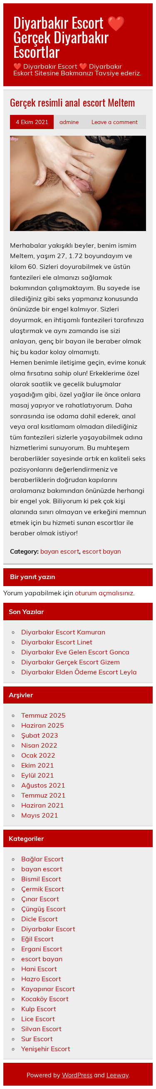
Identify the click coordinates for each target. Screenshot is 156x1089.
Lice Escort (38, 1018)
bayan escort (59, 551)
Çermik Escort (42, 889)
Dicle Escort (39, 919)
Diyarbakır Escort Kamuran (63, 632)
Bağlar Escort (42, 859)
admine (69, 121)
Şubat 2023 (39, 735)
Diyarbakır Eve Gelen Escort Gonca (75, 652)
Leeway (117, 1075)
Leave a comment (115, 121)
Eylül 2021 (37, 775)
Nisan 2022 (39, 745)
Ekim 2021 (37, 765)
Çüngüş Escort (43, 909)
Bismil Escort (41, 879)
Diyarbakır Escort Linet (56, 642)
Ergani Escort (41, 949)
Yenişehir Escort (45, 1048)
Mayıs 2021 (39, 815)
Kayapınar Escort (48, 989)
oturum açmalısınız (104, 593)
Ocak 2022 (38, 755)
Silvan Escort (41, 1028)
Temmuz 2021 (43, 795)
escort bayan (101, 551)
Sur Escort (37, 1038)
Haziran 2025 (42, 725)
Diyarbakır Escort (48, 929)
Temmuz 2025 (43, 715)
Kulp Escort (38, 1008)
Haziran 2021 (42, 805)
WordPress (77, 1075)
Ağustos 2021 (43, 785)
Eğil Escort (37, 939)
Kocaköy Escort (45, 999)
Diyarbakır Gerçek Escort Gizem (70, 662)
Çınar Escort (40, 899)
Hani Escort (39, 969)
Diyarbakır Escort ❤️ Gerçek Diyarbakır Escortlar (69, 36)
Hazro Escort (41, 979)
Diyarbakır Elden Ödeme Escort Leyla (79, 672)
